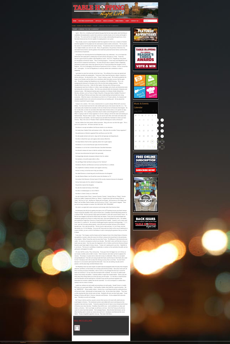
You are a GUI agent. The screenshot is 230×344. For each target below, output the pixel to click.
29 (157, 141)
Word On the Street (84, 26)
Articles (98, 21)
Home (74, 21)
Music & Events (108, 21)
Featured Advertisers (85, 21)
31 (136, 147)
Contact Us (134, 21)
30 (162, 141)
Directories (119, 21)
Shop (127, 21)
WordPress (23, 342)
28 (152, 141)
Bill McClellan (83, 320)
